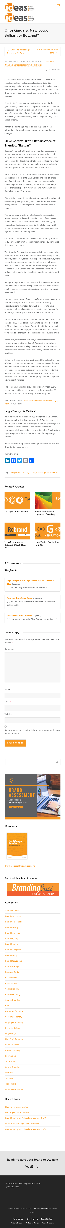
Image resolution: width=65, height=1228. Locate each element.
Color (7, 1005)
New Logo (42, 472)
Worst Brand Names (14, 1089)
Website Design (16, 1223)
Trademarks (10, 1084)
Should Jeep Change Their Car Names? (22, 1123)
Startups (9, 1072)
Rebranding (10, 1056)
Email (7, 701)
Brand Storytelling (13, 961)
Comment (9, 649)
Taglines (9, 1078)
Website (8, 714)
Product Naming (12, 1050)
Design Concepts (17, 472)
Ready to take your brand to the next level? (32, 1163)
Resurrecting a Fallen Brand (19, 598)
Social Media (10, 1061)
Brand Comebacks (13, 922)
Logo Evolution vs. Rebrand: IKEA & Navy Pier (15, 545)
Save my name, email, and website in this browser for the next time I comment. (32, 732)
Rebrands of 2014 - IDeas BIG (20, 615)
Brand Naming (11, 944)
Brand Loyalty (11, 938)
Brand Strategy (12, 966)
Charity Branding (12, 1000)
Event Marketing (12, 1028)
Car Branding (11, 977)
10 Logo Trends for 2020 (17, 511)
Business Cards (12, 972)
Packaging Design (32, 1223)
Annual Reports (12, 910)
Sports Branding (12, 1067)
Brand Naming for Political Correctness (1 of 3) (26, 1129)
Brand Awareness (13, 916)
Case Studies (11, 983)
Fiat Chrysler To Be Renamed (18, 1112)
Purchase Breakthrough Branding (20, 866)
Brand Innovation (13, 933)
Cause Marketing (12, 994)
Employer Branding (14, 1022)
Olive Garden (53, 472)
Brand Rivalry (11, 955)
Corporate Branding (14, 1011)
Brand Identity (11, 927)
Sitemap (34, 1209)
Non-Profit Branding (14, 1039)
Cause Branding (12, 989)
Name (7, 689)
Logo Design (36, 65)
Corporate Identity (22, 65)
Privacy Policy (45, 1209)
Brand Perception (13, 949)
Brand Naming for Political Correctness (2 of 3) (26, 1118)
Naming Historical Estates (16, 1107)
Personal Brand (12, 1044)
